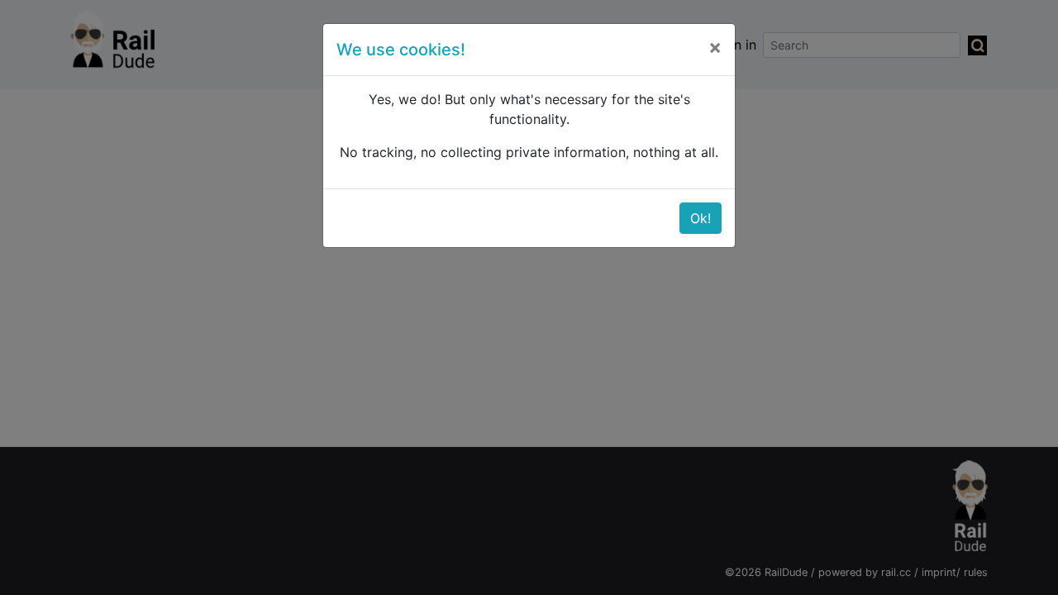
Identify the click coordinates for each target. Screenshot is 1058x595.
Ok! (700, 218)
